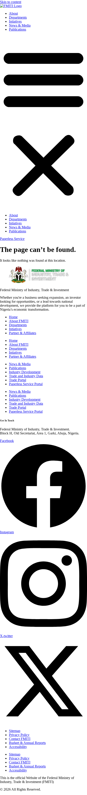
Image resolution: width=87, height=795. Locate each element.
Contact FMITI (19, 739)
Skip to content (10, 2)
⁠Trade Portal (17, 380)
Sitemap (14, 731)
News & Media (20, 25)
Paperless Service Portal (26, 384)
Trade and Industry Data (26, 376)
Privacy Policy (19, 735)
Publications (17, 29)
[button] (43, 122)
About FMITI (18, 321)
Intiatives (15, 21)
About (13, 13)
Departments (18, 17)
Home (13, 317)
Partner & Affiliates (22, 333)
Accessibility (18, 747)
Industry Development (24, 372)
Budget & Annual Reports (27, 743)
